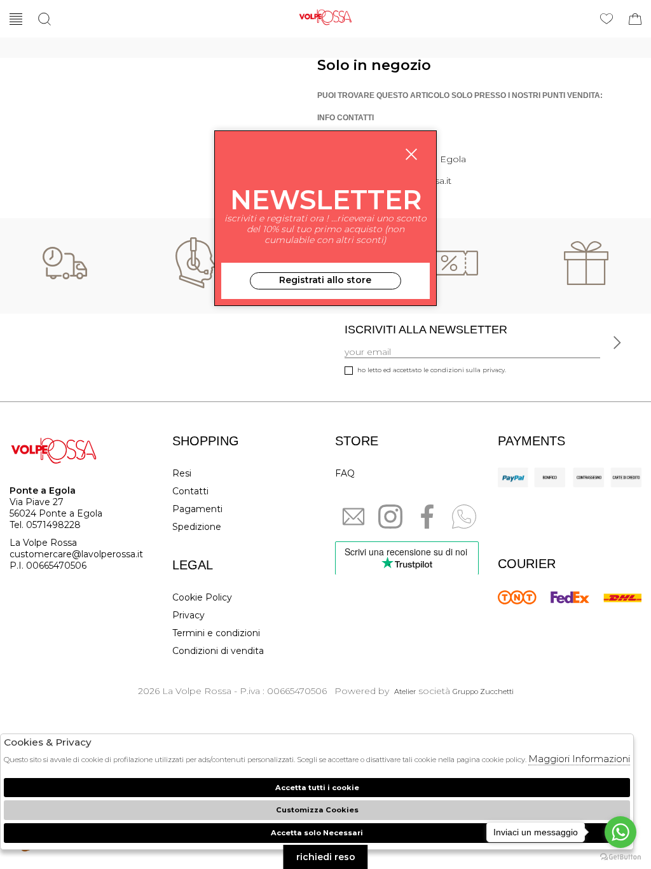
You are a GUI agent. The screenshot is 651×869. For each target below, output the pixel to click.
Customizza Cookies (317, 809)
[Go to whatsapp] (620, 832)
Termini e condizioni (216, 633)
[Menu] (16, 19)
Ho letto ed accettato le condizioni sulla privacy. (431, 369)
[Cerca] (44, 19)
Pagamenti (197, 509)
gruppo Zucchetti (483, 691)
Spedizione (196, 526)
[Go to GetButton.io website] (620, 856)
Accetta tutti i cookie (317, 787)
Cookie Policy (202, 597)
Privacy (188, 615)
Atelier (405, 691)
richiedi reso (325, 857)
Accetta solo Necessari (317, 832)
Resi (181, 473)
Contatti (190, 491)
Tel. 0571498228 (45, 525)
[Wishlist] (606, 19)
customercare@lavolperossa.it (76, 554)
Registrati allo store (325, 280)
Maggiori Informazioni (579, 759)
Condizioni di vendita (218, 651)
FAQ (345, 473)
